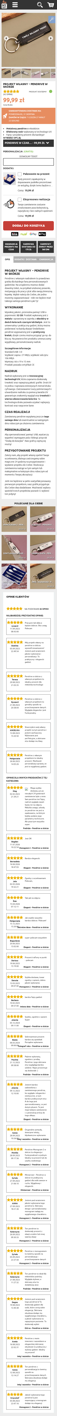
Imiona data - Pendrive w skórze (34, 1007)
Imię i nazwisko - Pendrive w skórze (33, 1139)
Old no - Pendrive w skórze (37, 1328)
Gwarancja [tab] (46, 259)
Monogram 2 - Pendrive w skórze (34, 848)
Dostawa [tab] (31, 259)
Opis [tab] (7, 259)
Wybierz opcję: (12, 138)
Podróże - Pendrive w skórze (36, 828)
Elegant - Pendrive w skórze (36, 868)
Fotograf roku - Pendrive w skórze (33, 1046)
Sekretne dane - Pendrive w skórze (33, 927)
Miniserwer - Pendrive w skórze (35, 1190)
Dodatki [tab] (19, 259)
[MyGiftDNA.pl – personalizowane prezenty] (4, 4)
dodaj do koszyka (28, 225)
